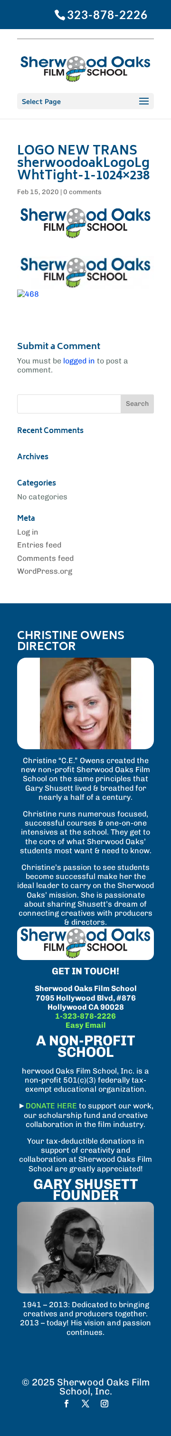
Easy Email (86, 1025)
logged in (79, 360)
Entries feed (39, 544)
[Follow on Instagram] (104, 1403)
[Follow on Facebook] (66, 1403)
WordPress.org (44, 571)
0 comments (82, 192)
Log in (27, 532)
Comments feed (45, 558)
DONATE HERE (51, 1105)
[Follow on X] (85, 1403)
